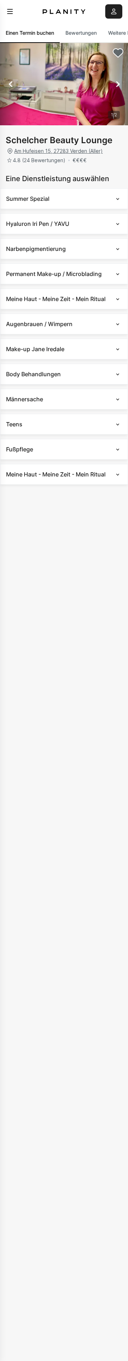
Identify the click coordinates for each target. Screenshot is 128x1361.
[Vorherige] (10, 84)
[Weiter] (117, 84)
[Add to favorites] (118, 53)
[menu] (10, 11)
